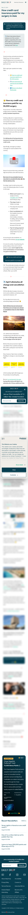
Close (14, 469)
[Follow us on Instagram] (17, 875)
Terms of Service (6, 886)
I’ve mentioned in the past (14, 379)
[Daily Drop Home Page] (6, 2)
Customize (13, 475)
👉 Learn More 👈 (14, 813)
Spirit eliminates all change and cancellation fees (16, 83)
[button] (25, 2)
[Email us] (24, 875)
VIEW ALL (23, 820)
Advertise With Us (19, 886)
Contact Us (18, 882)
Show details (19, 465)
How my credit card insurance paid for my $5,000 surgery (16, 77)
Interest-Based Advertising (6, 891)
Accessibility (18, 879)
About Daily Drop (6, 879)
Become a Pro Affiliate (18, 891)
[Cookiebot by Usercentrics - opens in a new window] (19, 439)
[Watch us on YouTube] (3, 875)
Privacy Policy (5, 882)
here (17, 45)
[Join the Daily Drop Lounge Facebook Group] (10, 875)
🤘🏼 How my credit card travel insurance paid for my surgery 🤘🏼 (14, 258)
